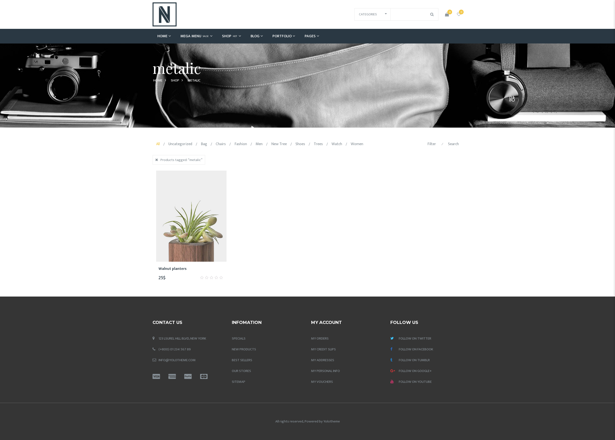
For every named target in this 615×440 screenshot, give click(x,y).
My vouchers (322, 382)
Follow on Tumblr (414, 360)
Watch (337, 144)
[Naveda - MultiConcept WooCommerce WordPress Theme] (165, 14)
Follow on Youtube (415, 382)
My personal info (325, 371)
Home (162, 36)
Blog (255, 36)
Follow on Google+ (415, 371)
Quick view (208, 271)
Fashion (240, 144)
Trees (318, 144)
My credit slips (323, 349)
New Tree (279, 144)
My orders (320, 338)
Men (259, 144)
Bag (204, 144)
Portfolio (282, 36)
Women (357, 144)
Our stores (241, 371)
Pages (310, 36)
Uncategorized (180, 144)
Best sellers (242, 360)
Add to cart (197, 271)
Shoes (300, 144)
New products (244, 349)
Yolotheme (331, 421)
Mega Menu (194, 36)
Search (453, 144)
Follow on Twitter (415, 338)
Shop (229, 36)
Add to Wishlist (174, 271)
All (158, 144)
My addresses (322, 360)
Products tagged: (181, 160)
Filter (431, 144)
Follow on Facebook (416, 349)
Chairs (221, 144)
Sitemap (238, 382)
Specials (239, 338)
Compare (185, 271)
